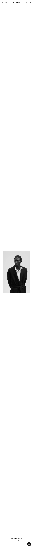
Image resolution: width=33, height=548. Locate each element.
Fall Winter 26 (16, 540)
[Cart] (29, 2)
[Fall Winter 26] (16, 272)
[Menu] (3, 2)
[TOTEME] (16, 2)
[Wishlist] (26, 2)
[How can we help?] (29, 544)
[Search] (7, 2)
